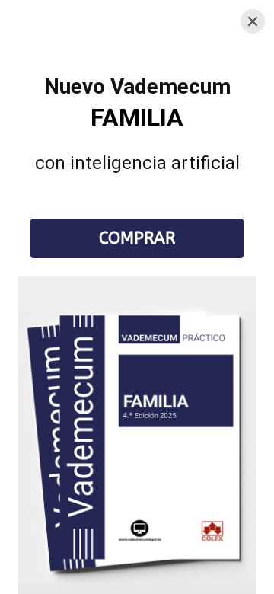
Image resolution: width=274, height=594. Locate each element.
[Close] (253, 21)
